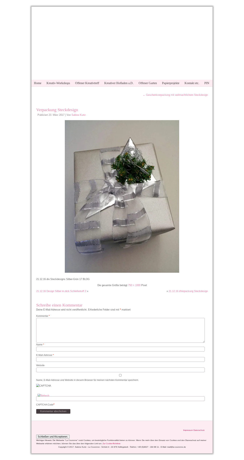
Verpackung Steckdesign (57, 109)
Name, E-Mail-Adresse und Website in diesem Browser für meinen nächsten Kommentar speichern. (87, 380)
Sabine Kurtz (78, 114)
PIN (206, 83)
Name (40, 344)
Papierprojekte (170, 83)
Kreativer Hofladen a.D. (118, 83)
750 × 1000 (134, 285)
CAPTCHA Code (44, 404)
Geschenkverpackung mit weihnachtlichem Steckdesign (175, 94)
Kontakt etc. (192, 83)
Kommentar (43, 316)
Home (37, 83)
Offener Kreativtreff (87, 83)
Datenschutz (199, 430)
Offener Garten (148, 83)
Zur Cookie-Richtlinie (111, 443)
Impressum (188, 430)
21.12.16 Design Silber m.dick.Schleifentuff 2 (61, 291)
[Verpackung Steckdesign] (122, 273)
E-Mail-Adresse (45, 355)
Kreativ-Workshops (58, 83)
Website (40, 365)
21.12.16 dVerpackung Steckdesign (188, 291)
